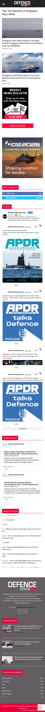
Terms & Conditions (28, 710)
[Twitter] (25, 611)
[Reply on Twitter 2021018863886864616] (3, 424)
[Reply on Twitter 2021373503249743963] (3, 367)
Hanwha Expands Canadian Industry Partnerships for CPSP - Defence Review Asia (21, 484)
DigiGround (23, 708)
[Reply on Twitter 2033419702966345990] (3, 285)
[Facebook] (20, 611)
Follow (38, 198)
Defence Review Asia (16, 227)
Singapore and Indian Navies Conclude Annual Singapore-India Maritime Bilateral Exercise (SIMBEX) (22, 43)
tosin (3, 544)
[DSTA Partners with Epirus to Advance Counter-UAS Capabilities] (7, 644)
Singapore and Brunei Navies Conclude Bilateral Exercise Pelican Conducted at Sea (21, 78)
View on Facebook (8, 466)
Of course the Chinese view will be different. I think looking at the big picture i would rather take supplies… (21, 566)
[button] (3, 4)
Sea (4, 37)
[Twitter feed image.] (22, 259)
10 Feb (36, 350)
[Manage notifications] (40, 707)
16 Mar (36, 226)
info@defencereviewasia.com (27, 607)
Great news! (10, 517)
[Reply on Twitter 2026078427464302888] (3, 343)
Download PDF (18, 125)
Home (4, 8)
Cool (5, 521)
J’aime (7, 539)
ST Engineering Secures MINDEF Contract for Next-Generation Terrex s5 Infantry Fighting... (27, 628)
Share (6, 469)
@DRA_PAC (28, 227)
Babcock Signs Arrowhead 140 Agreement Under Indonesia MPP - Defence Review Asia (20, 453)
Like (39, 193)
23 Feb (36, 292)
